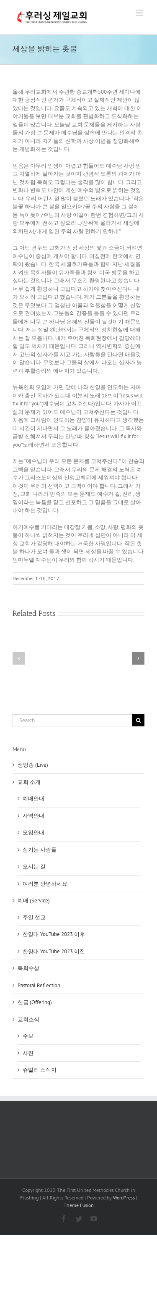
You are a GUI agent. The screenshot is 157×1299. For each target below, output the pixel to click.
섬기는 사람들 (40, 849)
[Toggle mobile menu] (140, 12)
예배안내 (33, 798)
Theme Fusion (79, 1205)
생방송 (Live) (33, 764)
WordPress (124, 1197)
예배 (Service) (34, 900)
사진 (28, 1053)
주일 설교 (34, 917)
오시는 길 (34, 866)
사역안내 (33, 815)
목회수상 (28, 968)
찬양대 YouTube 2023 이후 (54, 934)
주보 (28, 1035)
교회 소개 (29, 782)
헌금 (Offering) (35, 1002)
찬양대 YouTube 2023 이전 (54, 951)
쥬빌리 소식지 (40, 1069)
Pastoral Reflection (39, 985)
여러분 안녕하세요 (45, 883)
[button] (19, 658)
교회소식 (28, 1019)
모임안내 (33, 832)
